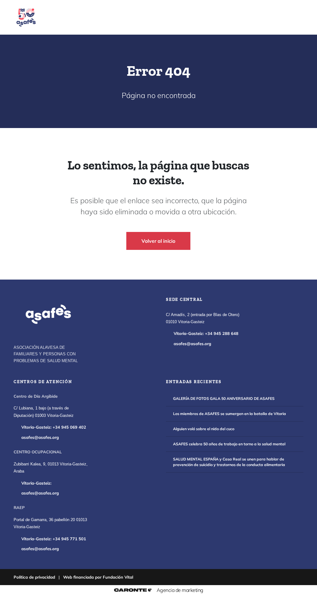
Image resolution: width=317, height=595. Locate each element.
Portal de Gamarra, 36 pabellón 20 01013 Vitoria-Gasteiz (50, 523)
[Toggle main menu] (291, 17)
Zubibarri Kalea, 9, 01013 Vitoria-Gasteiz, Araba (51, 468)
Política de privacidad (34, 577)
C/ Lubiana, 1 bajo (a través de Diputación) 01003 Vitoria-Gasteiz (44, 412)
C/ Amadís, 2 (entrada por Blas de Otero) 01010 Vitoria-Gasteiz (202, 318)
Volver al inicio (158, 241)
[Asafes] (48, 314)
